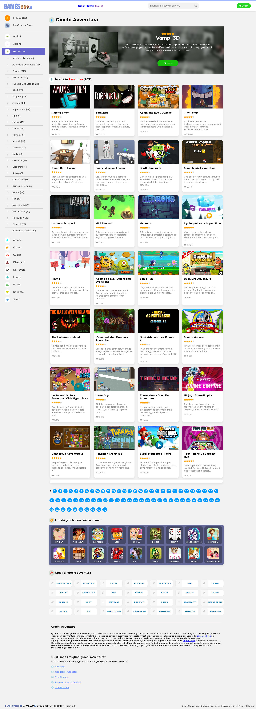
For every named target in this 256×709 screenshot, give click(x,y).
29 (204, 491)
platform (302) (20, 77)
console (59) (19, 147)
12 (108, 491)
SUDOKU (78, 561)
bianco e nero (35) (22, 186)
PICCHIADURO (79, 542)
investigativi (114, 611)
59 (211, 500)
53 (176, 500)
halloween (164, 611)
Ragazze (18, 292)
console (63, 602)
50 (159, 500)
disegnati (139, 602)
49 (153, 500)
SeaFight (60, 666)
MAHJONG (59, 561)
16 (130, 491)
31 (216, 491)
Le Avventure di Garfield (68, 682)
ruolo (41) (17, 173)
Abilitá (17, 36)
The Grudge (61, 677)
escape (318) (19, 71)
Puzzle (17, 284)
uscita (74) (18, 128)
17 (135, 491)
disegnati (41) (19, 166)
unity (89, 602)
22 (162, 491)
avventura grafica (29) (24, 230)
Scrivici (250, 706)
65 (75, 509)
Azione (17, 43)
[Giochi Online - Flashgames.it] (16, 9)
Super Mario (189, 640)
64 (69, 509)
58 (205, 500)
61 (51, 509)
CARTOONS (98, 542)
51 (165, 500)
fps (88, 611)
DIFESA (156, 561)
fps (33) (16, 198)
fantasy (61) (18, 135)
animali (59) (18, 141)
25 (180, 491)
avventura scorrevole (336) (26, 64)
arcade (63, 593)
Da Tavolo (19, 269)
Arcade (17, 240)
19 (146, 491)
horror (139, 593)
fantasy (190, 593)
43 (117, 500)
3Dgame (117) (19, 96)
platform (139, 583)
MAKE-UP (59, 542)
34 (63, 500)
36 (75, 500)
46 (135, 500)
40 (99, 500)
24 (174, 491)
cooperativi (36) (20, 179)
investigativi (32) (21, 205)
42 (111, 500)
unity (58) (17, 154)
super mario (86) (21, 109)
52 (170, 500)
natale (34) (18, 192)
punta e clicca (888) (23, 58)
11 (103, 491)
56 (194, 500)
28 (198, 491)
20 (151, 491)
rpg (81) (16, 115)
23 (168, 491)
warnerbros (139, 611)
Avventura (19, 51)
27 (192, 491)
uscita (164, 593)
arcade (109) (18, 103)
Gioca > (167, 63)
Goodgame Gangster (66, 672)
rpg (114, 593)
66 (80, 509)
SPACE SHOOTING (194, 542)
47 (141, 500)
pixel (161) (17, 90)
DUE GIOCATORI (213, 561)
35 (69, 500)
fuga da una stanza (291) (25, 84)
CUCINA (136, 542)
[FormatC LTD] (31, 706)
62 (57, 509)
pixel (189, 583)
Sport (16, 299)
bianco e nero (215, 602)
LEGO (117, 542)
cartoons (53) (19, 160)
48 (147, 500)
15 (124, 491)
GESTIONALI (213, 542)
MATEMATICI (174, 561)
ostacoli (190, 611)
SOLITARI (175, 542)
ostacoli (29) (19, 224)
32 (51, 500)
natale (63, 611)
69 (98, 509)
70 (104, 509)
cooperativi (190, 602)
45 (129, 500)
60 (217, 500)
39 (93, 500)
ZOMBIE (155, 542)
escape (113, 583)
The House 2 (62, 687)
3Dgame (215, 583)
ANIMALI (194, 561)
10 (97, 491)
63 (63, 509)
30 (210, 491)
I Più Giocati (20, 17)
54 (182, 500)
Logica (17, 277)
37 (81, 500)
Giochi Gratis (86, 6)
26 (186, 491)
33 (57, 500)
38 (87, 500)
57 (199, 500)
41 (105, 500)
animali (215, 593)
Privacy (242, 706)
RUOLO (136, 561)
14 (119, 491)
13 (113, 491)
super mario (88, 593)
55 (188, 500)
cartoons (114, 602)
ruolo (164, 602)
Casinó (17, 247)
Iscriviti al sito (202, 706)
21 (157, 491)
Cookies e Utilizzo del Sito (224, 706)
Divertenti (19, 262)
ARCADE (97, 561)
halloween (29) (20, 218)
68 (92, 509)
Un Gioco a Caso (23, 25)
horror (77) (18, 122)
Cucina (17, 255)
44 (123, 500)
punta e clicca (63, 583)
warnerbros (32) (21, 211)
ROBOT (117, 561)
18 (140, 491)
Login (244, 5)
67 (86, 509)
